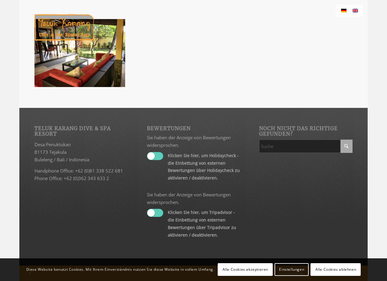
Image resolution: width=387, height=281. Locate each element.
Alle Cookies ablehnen (335, 269)
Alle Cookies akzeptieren (245, 269)
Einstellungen (291, 269)
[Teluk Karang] (64, 27)
